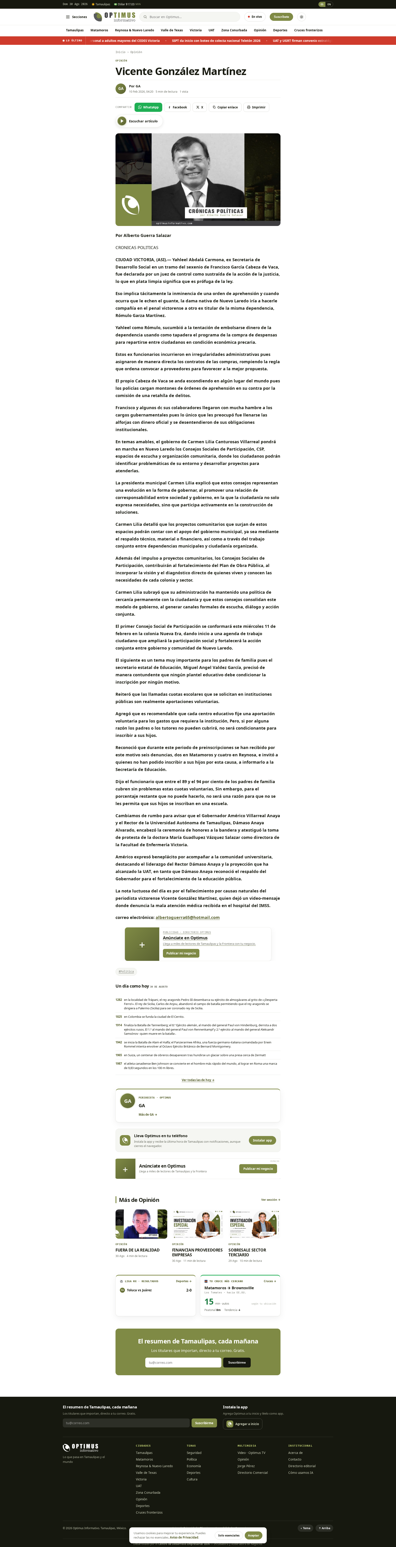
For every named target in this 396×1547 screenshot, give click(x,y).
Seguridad (194, 1453)
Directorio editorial (302, 1466)
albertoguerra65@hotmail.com (188, 917)
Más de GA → (148, 1114)
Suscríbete (281, 17)
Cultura (192, 1479)
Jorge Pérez (246, 1466)
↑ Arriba (324, 1528)
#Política (126, 971)
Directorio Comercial (253, 1473)
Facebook (180, 107)
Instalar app (262, 1140)
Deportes (280, 30)
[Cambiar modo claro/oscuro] (301, 17)
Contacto (294, 1459)
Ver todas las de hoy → (198, 1080)
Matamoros (99, 30)
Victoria (196, 30)
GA (138, 86)
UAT (211, 30)
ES (322, 4)
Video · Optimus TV (251, 1453)
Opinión (260, 30)
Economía (194, 1466)
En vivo (257, 17)
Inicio (120, 52)
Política (192, 1459)
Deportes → (184, 1281)
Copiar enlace (227, 107)
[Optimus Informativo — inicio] (114, 16)
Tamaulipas (75, 30)
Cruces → (270, 1281)
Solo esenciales (228, 1535)
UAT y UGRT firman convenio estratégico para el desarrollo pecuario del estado (273, 41)
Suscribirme (237, 1362)
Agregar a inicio (247, 1424)
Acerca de (295, 1453)
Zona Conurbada (234, 30)
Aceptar (253, 1535)
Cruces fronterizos (308, 30)
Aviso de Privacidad (184, 1537)
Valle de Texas (172, 30)
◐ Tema (305, 1528)
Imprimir (259, 107)
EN (329, 4)
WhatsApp (151, 107)
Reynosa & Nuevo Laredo (134, 30)
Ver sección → (270, 1200)
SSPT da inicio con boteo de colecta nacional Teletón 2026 (155, 41)
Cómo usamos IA (300, 1473)
